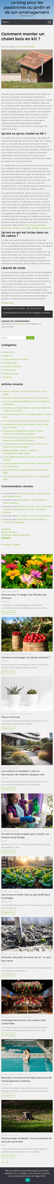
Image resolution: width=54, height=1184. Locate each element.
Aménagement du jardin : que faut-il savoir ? (23, 308)
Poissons (7, 377)
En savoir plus (8, 612)
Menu (6, 22)
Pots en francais (10, 717)
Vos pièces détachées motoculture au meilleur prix (26, 398)
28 (7, 1162)
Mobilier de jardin (10, 373)
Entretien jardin (10, 363)
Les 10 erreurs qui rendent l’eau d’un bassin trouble (26, 421)
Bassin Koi (7, 356)
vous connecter (19, 324)
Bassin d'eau (8, 352)
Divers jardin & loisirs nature (15, 359)
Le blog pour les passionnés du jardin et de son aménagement (27, 7)
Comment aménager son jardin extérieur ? (26, 657)
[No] (50, 1175)
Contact (6, 538)
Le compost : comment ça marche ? (34, 516)
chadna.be (6, 529)
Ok (27, 1180)
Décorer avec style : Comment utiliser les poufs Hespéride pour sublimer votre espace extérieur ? (27, 509)
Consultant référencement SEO (15, 535)
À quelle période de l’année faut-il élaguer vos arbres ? (26, 314)
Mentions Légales (11, 544)
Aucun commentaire (25, 47)
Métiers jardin (7, 303)
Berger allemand (9, 532)
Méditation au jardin (12, 366)
